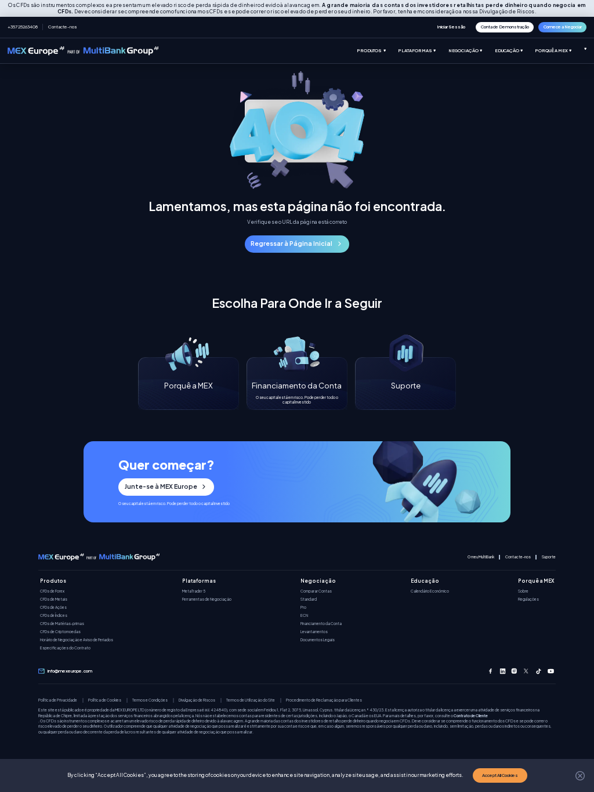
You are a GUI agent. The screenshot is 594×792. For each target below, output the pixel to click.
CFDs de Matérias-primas (62, 624)
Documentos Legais (317, 640)
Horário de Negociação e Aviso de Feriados (76, 640)
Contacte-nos (62, 27)
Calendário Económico (430, 591)
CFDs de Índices (53, 615)
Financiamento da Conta (321, 624)
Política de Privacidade (57, 700)
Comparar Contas (316, 591)
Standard (308, 599)
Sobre (523, 591)
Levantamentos (314, 632)
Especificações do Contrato (65, 648)
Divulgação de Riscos (197, 700)
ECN (304, 615)
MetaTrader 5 (193, 591)
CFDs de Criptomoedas (60, 632)
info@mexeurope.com (70, 671)
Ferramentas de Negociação (206, 599)
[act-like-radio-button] (377, 50)
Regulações (528, 599)
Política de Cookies (104, 700)
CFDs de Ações (53, 607)
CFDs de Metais (53, 599)
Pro (303, 607)
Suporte (549, 557)
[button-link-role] (450, 27)
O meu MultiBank (481, 557)
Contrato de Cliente (471, 715)
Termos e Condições (150, 700)
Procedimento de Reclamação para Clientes (324, 700)
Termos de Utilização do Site (250, 700)
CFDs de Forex (52, 591)
